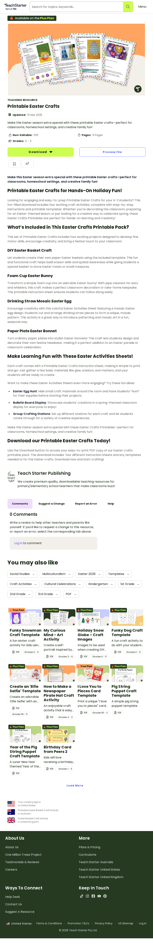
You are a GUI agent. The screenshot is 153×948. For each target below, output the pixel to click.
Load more (75, 785)
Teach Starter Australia (96, 862)
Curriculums (87, 854)
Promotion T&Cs (78, 923)
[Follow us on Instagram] (87, 896)
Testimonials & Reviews (22, 862)
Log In (142, 923)
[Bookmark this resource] (14, 164)
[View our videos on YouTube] (99, 896)
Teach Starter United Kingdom (101, 877)
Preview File (112, 152)
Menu (142, 6)
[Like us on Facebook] (93, 896)
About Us (11, 847)
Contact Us (13, 904)
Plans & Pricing (89, 847)
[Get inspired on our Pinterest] (105, 896)
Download (38, 152)
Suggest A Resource (19, 912)
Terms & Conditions (49, 923)
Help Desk (12, 897)
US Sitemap (125, 923)
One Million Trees (23, 854)
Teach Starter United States (99, 869)
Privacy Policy (104, 923)
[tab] (19, 504)
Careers (11, 869)
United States (21, 923)
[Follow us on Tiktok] (82, 896)
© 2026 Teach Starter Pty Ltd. (78, 930)
